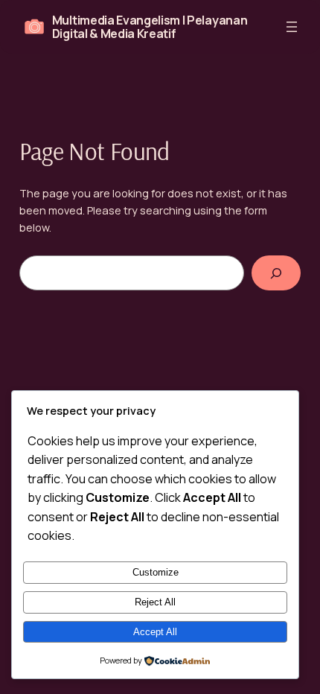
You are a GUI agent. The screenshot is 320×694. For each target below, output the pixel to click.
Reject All (155, 602)
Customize (155, 572)
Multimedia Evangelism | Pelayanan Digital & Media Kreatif (149, 27)
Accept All (155, 631)
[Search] (276, 272)
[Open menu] (292, 27)
